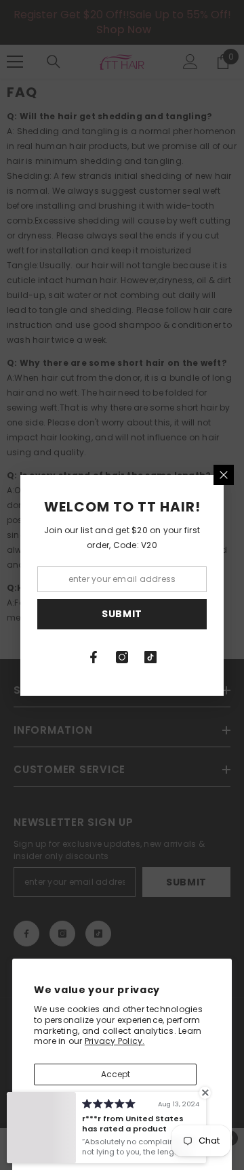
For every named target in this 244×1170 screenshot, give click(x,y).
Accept (115, 1074)
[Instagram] (122, 657)
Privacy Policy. (115, 1041)
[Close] (224, 475)
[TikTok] (150, 657)
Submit (122, 614)
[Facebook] (93, 657)
